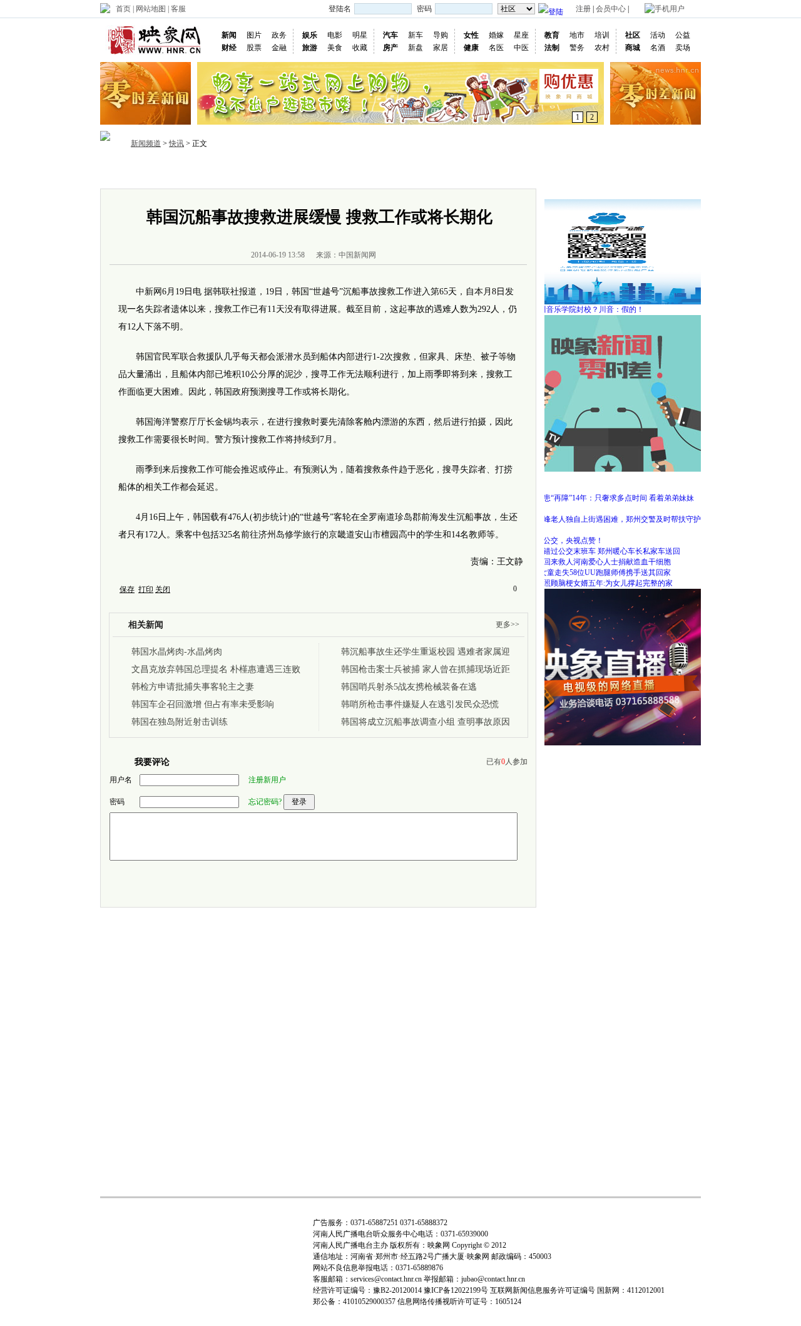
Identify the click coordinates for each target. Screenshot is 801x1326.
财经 (229, 47)
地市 (576, 35)
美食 (334, 47)
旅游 (309, 47)
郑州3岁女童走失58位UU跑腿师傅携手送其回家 (592, 572)
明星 (359, 35)
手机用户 (670, 8)
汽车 (390, 35)
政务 (279, 35)
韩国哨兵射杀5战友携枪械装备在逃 (409, 686)
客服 (178, 8)
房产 (390, 47)
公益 (682, 35)
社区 (632, 35)
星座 (521, 35)
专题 (487, 171)
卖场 (682, 47)
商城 (632, 47)
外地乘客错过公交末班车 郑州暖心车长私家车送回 (596, 551)
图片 (254, 35)
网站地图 (151, 8)
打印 (145, 589)
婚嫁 (496, 35)
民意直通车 (530, 171)
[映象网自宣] (607, 319)
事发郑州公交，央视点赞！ (558, 540)
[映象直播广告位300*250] (607, 593)
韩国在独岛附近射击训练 (179, 722)
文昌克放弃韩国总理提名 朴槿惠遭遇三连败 (215, 669)
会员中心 (611, 8)
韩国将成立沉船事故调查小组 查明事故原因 (425, 722)
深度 (397, 171)
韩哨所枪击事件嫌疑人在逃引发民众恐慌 (420, 704)
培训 (602, 35)
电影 (334, 35)
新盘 (415, 47)
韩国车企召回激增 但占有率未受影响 (202, 704)
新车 (415, 35)
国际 (276, 171)
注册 (583, 8)
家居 (440, 47)
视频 (336, 171)
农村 (602, 47)
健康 (471, 47)
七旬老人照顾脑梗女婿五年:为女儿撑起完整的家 (593, 583)
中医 (521, 47)
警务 (576, 47)
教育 (551, 35)
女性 (471, 35)
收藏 (359, 47)
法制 (551, 47)
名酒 (657, 47)
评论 (457, 171)
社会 (366, 171)
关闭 (162, 589)
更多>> (507, 624)
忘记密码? (265, 801)
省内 (216, 171)
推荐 (186, 171)
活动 (657, 35)
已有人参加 (507, 761)
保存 (127, 589)
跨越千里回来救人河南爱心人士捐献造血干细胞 (592, 561)
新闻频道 (146, 143)
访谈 (427, 171)
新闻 (229, 35)
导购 (440, 35)
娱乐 (309, 35)
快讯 (176, 143)
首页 (123, 8)
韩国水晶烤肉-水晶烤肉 (176, 651)
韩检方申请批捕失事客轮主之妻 (192, 686)
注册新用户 (267, 779)
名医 (496, 47)
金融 (279, 47)
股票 (254, 47)
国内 (246, 171)
